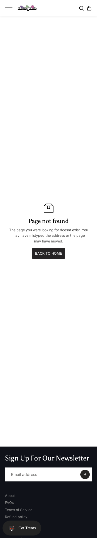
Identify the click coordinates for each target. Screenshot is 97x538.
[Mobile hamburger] (9, 8)
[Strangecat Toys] (27, 8)
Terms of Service (18, 510)
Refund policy (16, 517)
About (10, 495)
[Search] (81, 8)
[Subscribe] (85, 474)
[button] (89, 8)
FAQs (9, 502)
